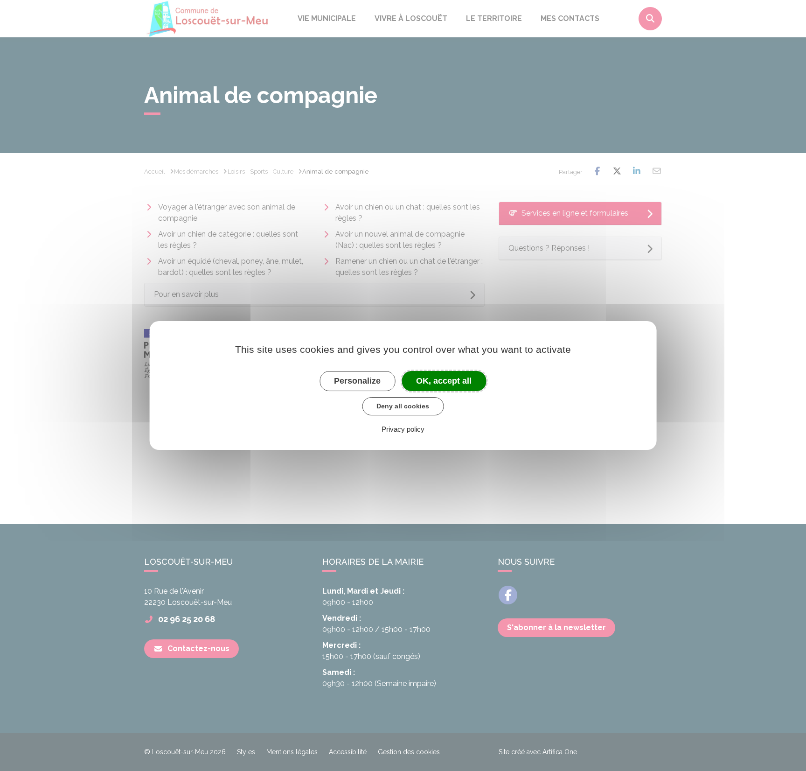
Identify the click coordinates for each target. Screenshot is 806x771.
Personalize (357, 381)
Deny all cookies (402, 406)
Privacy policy (403, 429)
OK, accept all (444, 381)
